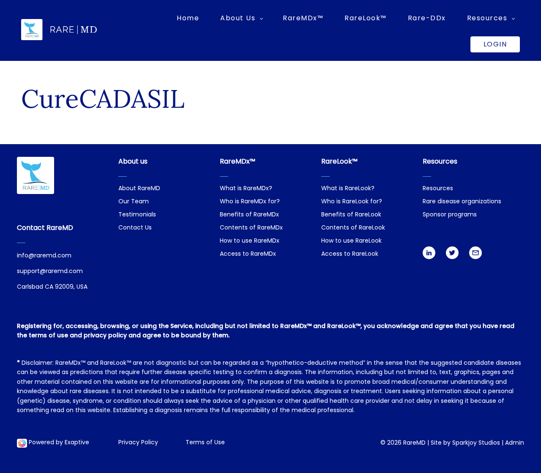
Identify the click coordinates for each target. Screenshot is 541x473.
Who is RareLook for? (351, 202)
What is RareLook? (347, 189)
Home (188, 18)
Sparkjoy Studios (476, 443)
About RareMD (139, 189)
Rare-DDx (427, 18)
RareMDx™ (303, 18)
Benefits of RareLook (351, 215)
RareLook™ (365, 18)
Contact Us (135, 228)
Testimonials (137, 215)
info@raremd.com (44, 256)
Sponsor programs (450, 215)
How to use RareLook (351, 241)
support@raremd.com (50, 271)
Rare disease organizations (462, 202)
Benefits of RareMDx (249, 215)
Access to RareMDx (248, 254)
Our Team (133, 202)
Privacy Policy (138, 443)
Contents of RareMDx (251, 228)
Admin (514, 443)
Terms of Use (205, 443)
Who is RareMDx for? (250, 202)
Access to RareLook (349, 254)
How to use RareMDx (249, 241)
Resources (438, 189)
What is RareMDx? (246, 189)
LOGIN (495, 44)
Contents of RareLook (353, 228)
